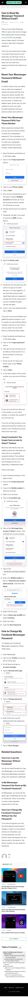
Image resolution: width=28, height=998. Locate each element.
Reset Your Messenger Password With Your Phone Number (15, 956)
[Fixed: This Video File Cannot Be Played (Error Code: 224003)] (14, 898)
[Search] (25, 2)
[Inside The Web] (14, 2)
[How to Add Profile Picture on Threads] (14, 921)
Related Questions (8, 966)
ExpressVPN (8, 38)
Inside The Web (16, 991)
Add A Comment (14, 938)
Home (5, 987)
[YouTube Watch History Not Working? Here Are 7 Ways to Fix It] (14, 875)
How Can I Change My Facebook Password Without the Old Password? (15, 975)
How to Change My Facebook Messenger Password (14, 963)
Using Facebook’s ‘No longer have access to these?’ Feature (14, 960)
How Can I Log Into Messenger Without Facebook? (15, 968)
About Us (11, 987)
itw (7, 22)
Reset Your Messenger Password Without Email (13, 953)
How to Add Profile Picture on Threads (13, 932)
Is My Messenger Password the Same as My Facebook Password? (16, 972)
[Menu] (3, 2)
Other (21, 22)
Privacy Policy (20, 987)
